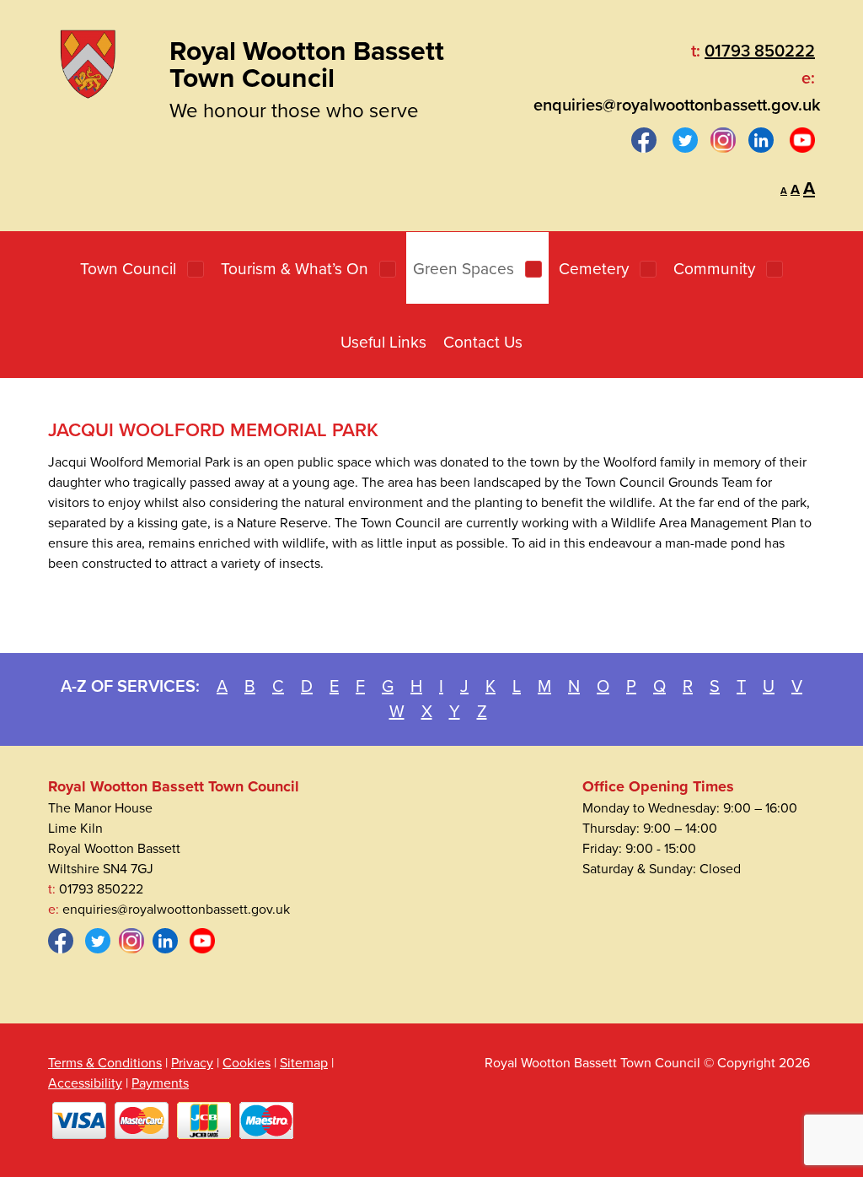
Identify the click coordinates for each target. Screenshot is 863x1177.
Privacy (192, 1063)
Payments (160, 1083)
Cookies (246, 1063)
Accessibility (85, 1083)
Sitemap (304, 1063)
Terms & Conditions (105, 1063)
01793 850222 (760, 51)
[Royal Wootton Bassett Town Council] (87, 60)
